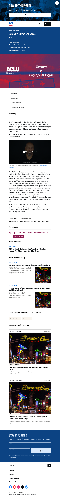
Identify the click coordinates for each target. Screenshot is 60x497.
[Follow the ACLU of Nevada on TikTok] (22, 487)
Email (11, 443)
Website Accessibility (31, 494)
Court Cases (14, 30)
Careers (11, 470)
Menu (40, 24)
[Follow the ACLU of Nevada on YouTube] (14, 487)
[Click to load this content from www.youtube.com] (30, 152)
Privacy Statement (21, 494)
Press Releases (16, 102)
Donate (11, 474)
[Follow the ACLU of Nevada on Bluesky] (26, 487)
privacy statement (13, 457)
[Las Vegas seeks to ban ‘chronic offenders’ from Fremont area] (30, 272)
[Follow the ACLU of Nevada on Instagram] (18, 487)
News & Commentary (18, 107)
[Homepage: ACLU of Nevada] (14, 24)
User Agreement (12, 494)
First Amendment (16, 38)
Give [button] (46, 24)
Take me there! (30, 15)
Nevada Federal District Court (31, 232)
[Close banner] (57, 3)
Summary (14, 93)
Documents (14, 98)
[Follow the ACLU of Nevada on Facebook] (10, 487)
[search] (49, 465)
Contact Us (12, 482)
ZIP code (12, 449)
